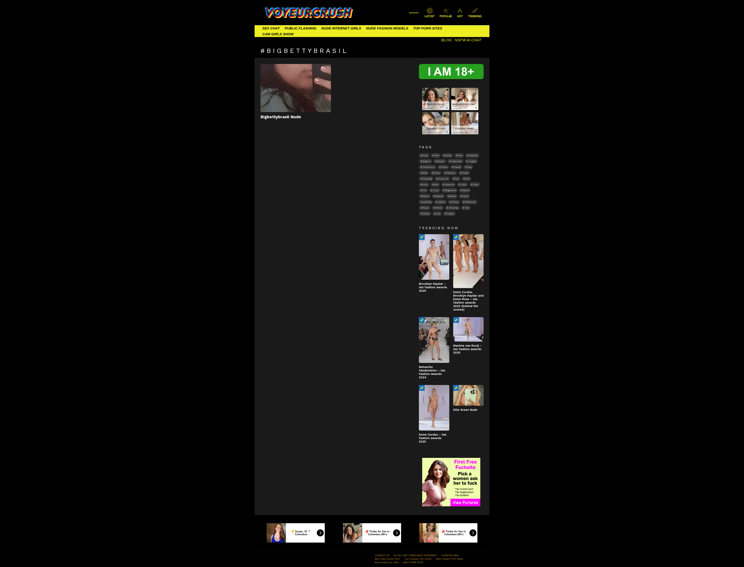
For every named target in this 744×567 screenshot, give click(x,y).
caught (472, 161)
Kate (475, 184)
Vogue (450, 213)
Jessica (449, 184)
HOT (460, 16)
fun (457, 178)
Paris (465, 196)
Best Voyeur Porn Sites (449, 559)
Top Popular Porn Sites (418, 559)
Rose (426, 207)
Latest (430, 16)
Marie (466, 190)
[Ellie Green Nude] (468, 395)
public (441, 202)
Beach (440, 161)
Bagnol (427, 161)
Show (439, 207)
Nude (453, 196)
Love (435, 190)
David (457, 167)
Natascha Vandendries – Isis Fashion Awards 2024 (432, 372)
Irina (425, 184)
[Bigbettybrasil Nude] (295, 88)
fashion (451, 173)
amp (425, 155)
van (438, 213)
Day (469, 167)
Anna (448, 155)
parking (427, 202)
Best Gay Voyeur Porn (387, 559)
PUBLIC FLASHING (300, 28)
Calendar (456, 161)
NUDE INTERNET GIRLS (341, 28)
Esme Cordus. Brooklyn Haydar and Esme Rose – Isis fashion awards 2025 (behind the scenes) (468, 300)
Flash (465, 173)
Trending (422, 237)
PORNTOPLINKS (450, 555)
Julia (463, 184)
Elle (425, 173)
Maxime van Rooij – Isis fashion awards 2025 (467, 349)
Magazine (450, 190)
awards (473, 155)
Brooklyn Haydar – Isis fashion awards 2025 (433, 287)
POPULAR (446, 16)
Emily (437, 173)
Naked (439, 196)
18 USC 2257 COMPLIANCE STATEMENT (415, 555)
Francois (443, 178)
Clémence (429, 167)
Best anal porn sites (387, 562)
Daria (444, 167)
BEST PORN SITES (413, 562)
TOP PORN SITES (427, 28)
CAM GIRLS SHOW (278, 34)
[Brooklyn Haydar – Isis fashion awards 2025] (434, 257)
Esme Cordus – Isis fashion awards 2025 (432, 438)
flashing (427, 178)
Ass (460, 155)
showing (453, 207)
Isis (436, 184)
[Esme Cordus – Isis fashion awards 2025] (434, 408)
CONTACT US (382, 555)
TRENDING (475, 16)
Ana (437, 155)
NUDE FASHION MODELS (387, 28)
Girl (468, 178)
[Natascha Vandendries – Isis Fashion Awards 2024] (434, 340)
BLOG (446, 40)
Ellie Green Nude (465, 410)
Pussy (455, 202)
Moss (426, 196)
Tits (467, 207)
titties (426, 213)
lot (424, 190)
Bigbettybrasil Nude (280, 116)
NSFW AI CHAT (468, 40)
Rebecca (470, 202)
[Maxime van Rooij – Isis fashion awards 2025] (468, 329)
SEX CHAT (271, 28)
